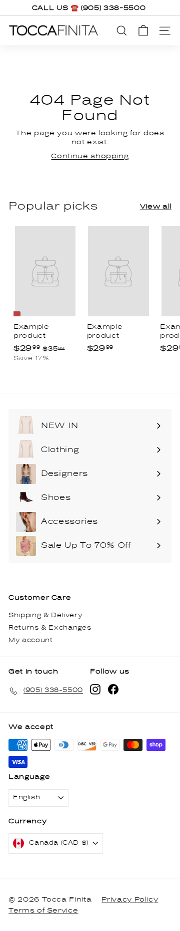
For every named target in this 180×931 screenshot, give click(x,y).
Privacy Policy (130, 900)
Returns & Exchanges (49, 628)
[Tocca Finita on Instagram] (95, 689)
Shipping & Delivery (45, 615)
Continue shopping (89, 156)
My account (30, 640)
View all (156, 207)
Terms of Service (43, 911)
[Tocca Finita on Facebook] (113, 689)
